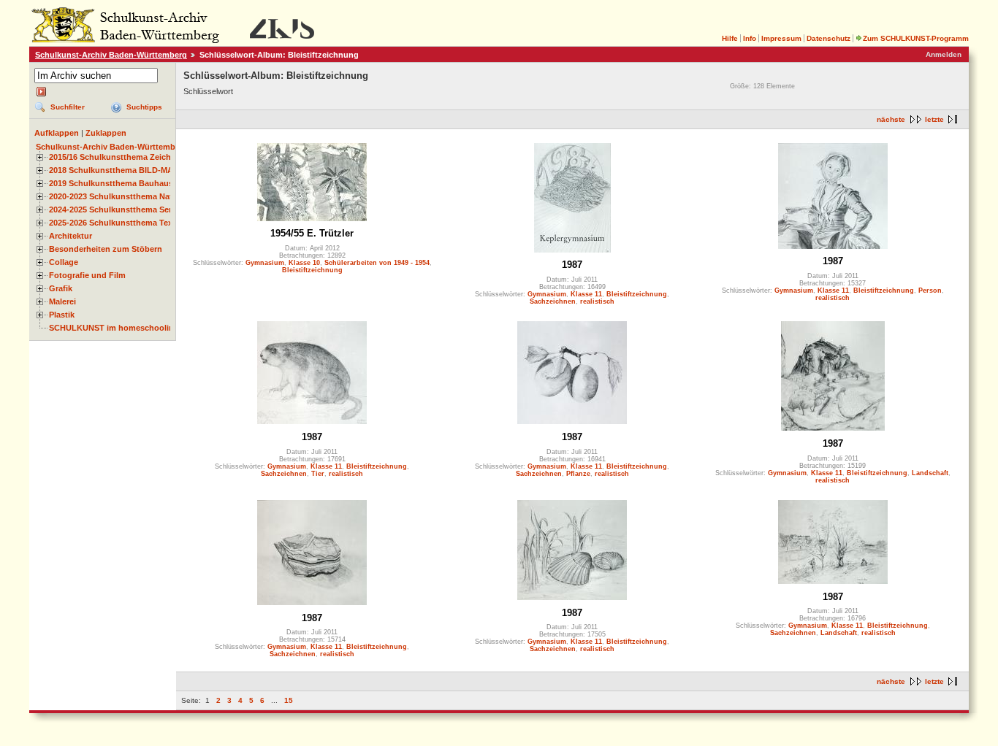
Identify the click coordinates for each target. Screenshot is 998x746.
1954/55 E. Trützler (312, 233)
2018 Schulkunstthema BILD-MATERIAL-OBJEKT (143, 170)
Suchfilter (67, 107)
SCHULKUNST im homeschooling (114, 327)
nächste (891, 119)
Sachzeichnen (553, 301)
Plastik (62, 314)
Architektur (70, 235)
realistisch (597, 301)
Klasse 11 (586, 294)
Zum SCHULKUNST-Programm (916, 38)
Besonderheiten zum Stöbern (105, 249)
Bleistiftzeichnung (312, 270)
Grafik (60, 288)
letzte (934, 119)
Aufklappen (56, 132)
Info (749, 38)
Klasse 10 (304, 262)
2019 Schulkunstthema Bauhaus (111, 183)
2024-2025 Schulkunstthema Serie (113, 209)
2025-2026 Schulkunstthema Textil (114, 222)
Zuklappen (105, 132)
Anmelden (943, 54)
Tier (317, 473)
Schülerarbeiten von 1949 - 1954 (377, 262)
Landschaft (930, 473)
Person (930, 290)
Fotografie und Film (87, 275)
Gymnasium (264, 262)
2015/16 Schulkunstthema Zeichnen (117, 157)
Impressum (781, 38)
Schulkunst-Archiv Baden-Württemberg (111, 54)
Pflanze (578, 473)
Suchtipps (144, 107)
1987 (572, 264)
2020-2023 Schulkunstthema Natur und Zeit (132, 196)
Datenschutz (828, 38)
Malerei (62, 301)
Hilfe (730, 38)
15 (288, 700)
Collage (63, 262)
